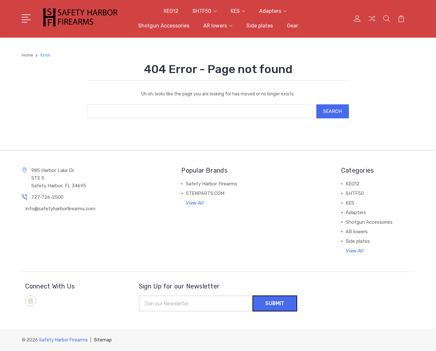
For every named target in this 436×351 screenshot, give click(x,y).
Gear (292, 26)
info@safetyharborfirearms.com (60, 209)
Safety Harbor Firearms (211, 184)
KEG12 (171, 11)
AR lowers (215, 26)
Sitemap (103, 340)
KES (235, 11)
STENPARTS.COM (205, 193)
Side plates (259, 26)
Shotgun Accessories (163, 26)
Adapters (270, 11)
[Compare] (371, 22)
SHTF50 (201, 11)
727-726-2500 (47, 197)
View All (195, 203)
